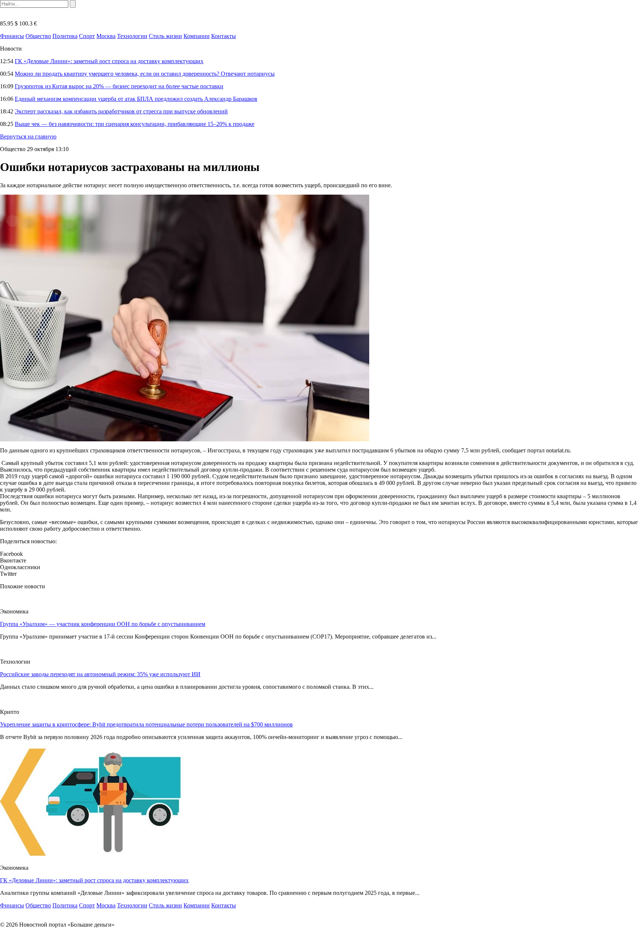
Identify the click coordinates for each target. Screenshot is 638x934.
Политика (65, 36)
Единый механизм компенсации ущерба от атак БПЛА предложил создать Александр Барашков (136, 99)
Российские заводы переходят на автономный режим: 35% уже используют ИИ (100, 674)
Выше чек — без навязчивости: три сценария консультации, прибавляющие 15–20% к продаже (134, 124)
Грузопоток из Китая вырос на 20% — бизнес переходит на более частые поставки (119, 86)
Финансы (12, 36)
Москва (106, 36)
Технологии (132, 36)
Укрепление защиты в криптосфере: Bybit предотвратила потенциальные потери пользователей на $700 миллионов (146, 724)
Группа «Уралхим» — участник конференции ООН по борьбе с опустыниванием (102, 624)
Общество (38, 36)
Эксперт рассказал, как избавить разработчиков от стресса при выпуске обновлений (121, 111)
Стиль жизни (165, 36)
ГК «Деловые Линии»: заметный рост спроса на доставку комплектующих (109, 61)
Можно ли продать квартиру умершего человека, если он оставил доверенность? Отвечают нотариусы (145, 74)
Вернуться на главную (28, 136)
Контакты (223, 36)
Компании (196, 36)
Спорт (87, 36)
